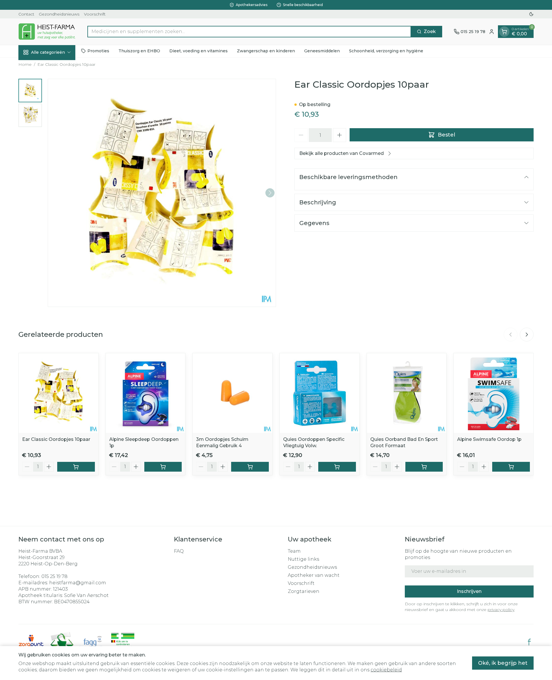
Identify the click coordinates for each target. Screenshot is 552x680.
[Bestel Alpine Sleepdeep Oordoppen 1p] (163, 467)
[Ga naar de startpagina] (47, 31)
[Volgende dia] (527, 334)
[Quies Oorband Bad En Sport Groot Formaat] (406, 393)
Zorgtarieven (303, 591)
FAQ (179, 551)
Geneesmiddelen (322, 50)
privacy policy (501, 609)
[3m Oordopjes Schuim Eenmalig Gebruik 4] (232, 393)
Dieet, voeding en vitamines (198, 50)
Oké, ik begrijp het (503, 663)
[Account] (491, 31)
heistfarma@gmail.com (77, 582)
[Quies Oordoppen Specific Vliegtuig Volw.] (319, 393)
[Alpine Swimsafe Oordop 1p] (493, 393)
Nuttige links (303, 559)
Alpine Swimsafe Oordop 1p (489, 439)
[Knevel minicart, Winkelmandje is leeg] (504, 31)
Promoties (98, 50)
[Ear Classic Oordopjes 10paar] (58, 393)
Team (294, 551)
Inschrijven (469, 591)
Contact (26, 14)
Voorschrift (95, 14)
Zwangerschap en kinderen (266, 50)
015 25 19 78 (54, 576)
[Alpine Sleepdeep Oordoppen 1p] (145, 393)
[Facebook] (529, 642)
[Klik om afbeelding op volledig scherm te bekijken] (162, 193)
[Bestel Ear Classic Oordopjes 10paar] (76, 467)
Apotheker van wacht (314, 575)
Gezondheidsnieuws (59, 14)
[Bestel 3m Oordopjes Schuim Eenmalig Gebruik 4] (250, 467)
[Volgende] (270, 192)
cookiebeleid (386, 670)
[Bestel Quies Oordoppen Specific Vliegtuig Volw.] (337, 467)
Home (25, 64)
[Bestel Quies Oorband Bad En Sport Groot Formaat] (424, 467)
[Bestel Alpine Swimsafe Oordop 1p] (511, 467)
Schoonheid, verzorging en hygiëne (386, 50)
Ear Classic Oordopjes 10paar (56, 439)
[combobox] (249, 31)
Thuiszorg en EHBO (139, 50)
